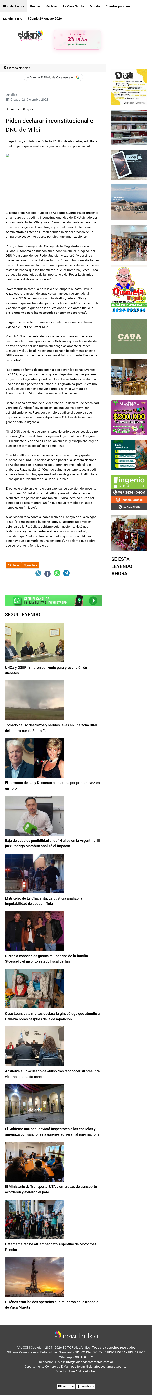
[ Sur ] (98, 47)
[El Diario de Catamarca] (30, 35)
